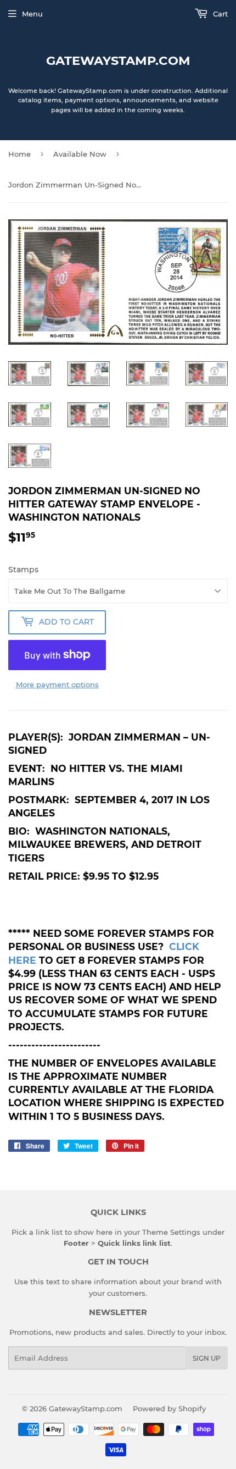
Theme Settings (171, 1232)
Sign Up (207, 1358)
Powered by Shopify (169, 1408)
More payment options (57, 684)
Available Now (79, 154)
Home (19, 154)
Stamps (23, 570)
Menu (32, 13)
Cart (219, 13)
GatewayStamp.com (118, 60)
